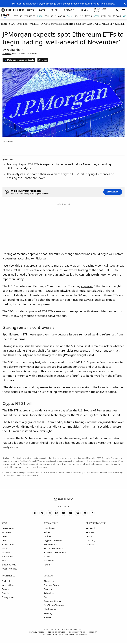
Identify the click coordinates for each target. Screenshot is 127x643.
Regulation (7, 556)
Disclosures (50, 609)
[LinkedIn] (42, 513)
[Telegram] (63, 513)
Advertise (49, 593)
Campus (90, 544)
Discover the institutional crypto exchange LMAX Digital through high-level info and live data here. (63, 3)
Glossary (90, 540)
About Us (49, 581)
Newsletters (8, 585)
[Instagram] (49, 513)
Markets (6, 552)
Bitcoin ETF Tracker (54, 548)
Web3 (5, 560)
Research (90, 528)
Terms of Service (56, 632)
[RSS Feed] (92, 513)
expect (110, 299)
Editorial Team (51, 585)
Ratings (48, 564)
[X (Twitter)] (35, 513)
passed (7, 415)
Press (46, 597)
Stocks (47, 556)
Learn (89, 536)
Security (48, 613)
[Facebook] (56, 513)
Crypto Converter (53, 540)
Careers (48, 589)
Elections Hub (9, 564)
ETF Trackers (50, 544)
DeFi (4, 540)
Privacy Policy (36, 632)
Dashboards (50, 528)
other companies (61, 461)
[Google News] (85, 513)
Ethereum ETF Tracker (55, 552)
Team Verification (53, 601)
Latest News (8, 528)
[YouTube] (70, 513)
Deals (4, 536)
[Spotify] (78, 513)
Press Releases (9, 568)
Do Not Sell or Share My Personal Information (63, 634)
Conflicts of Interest (54, 605)
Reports (90, 532)
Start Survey (112, 191)
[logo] (13, 10)
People (5, 593)
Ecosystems (8, 544)
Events (5, 589)
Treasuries (49, 560)
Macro (5, 548)
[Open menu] (123, 10)
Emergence (7, 597)
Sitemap (48, 617)
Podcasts (6, 581)
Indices (47, 536)
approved (87, 286)
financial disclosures (37, 467)
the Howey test (47, 355)
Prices (47, 532)
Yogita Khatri (15, 49)
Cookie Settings (77, 632)
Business (6, 532)
